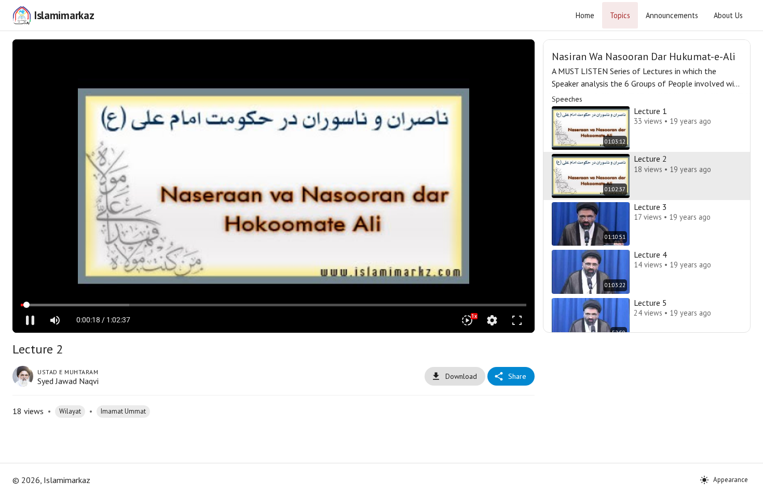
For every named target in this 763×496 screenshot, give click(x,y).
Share (517, 376)
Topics (620, 15)
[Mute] (55, 320)
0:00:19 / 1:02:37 (103, 320)
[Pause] (30, 320)
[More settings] (492, 320)
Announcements (672, 15)
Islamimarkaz (64, 15)
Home (585, 15)
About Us (728, 15)
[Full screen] (517, 320)
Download (461, 376)
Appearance (730, 479)
